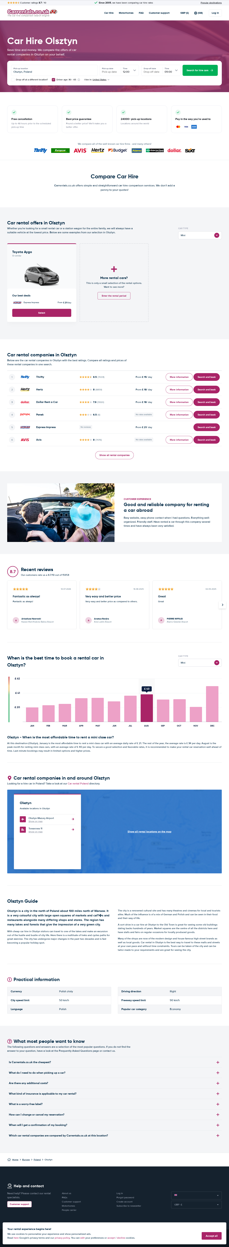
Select (41, 313)
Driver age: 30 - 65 (66, 79)
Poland (37, 1159)
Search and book (207, 377)
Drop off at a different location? (31, 79)
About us (66, 1193)
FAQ (141, 13)
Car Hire (108, 13)
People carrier (69, 1210)
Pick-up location (20, 68)
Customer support (159, 13)
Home (15, 1159)
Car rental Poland (78, 783)
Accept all (212, 1236)
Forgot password (125, 1197)
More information (179, 377)
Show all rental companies (114, 455)
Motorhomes (126, 13)
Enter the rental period (114, 295)
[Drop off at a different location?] (13, 79)
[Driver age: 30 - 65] (53, 79)
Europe (26, 1159)
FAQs (64, 1197)
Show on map (35, 821)
